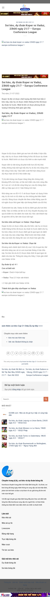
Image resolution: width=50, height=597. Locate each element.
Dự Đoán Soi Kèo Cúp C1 (25, 22)
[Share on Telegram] (42, 353)
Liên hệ (15, 582)
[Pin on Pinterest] (25, 353)
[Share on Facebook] (12, 353)
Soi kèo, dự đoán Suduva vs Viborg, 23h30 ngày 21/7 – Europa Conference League (37, 372)
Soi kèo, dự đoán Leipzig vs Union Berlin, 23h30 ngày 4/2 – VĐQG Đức (28, 422)
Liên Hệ (20, 588)
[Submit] (46, 399)
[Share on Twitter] (16, 353)
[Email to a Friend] (21, 353)
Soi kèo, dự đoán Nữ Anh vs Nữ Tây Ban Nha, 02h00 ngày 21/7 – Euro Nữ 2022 (13, 372)
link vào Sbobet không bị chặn (20, 342)
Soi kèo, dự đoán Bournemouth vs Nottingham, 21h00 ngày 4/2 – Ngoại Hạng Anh (27, 444)
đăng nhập (16, 389)
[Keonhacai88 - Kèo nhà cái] (25, 7)
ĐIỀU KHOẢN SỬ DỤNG (25, 590)
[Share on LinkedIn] (33, 353)
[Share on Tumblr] (38, 353)
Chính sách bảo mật (26, 582)
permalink (25, 364)
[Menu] (3, 7)
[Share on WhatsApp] (8, 353)
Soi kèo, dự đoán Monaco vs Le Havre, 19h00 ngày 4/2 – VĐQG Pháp (27, 429)
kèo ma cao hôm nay (16, 338)
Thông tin (7, 582)
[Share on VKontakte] (29, 353)
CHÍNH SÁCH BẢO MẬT (33, 588)
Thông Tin (12, 588)
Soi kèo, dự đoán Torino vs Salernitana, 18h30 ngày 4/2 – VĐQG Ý (27, 437)
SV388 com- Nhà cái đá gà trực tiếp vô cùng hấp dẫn (28, 414)
